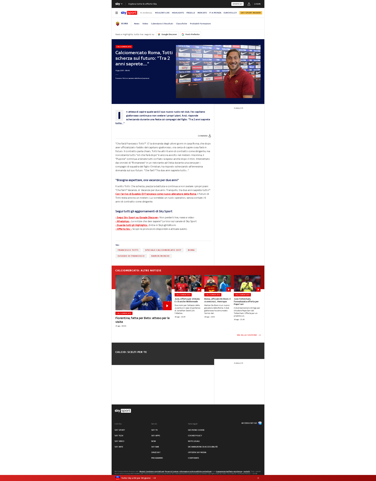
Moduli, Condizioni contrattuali (152, 471)
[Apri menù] (116, 13)
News (137, 24)
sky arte (119, 447)
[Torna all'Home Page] (129, 13)
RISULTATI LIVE (162, 13)
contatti (247, 471)
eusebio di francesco (131, 256)
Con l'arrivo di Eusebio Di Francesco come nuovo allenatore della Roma (155, 193)
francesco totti (128, 250)
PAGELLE (191, 13)
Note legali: (193, 424)
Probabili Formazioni (200, 24)
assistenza (237, 471)
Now (153, 441)
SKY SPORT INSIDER (251, 13)
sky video (119, 441)
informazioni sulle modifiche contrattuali (195, 471)
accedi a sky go (249, 423)
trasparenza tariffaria (224, 471)
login (257, 4)
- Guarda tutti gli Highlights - (131, 225)
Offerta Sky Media (197, 452)
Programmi (157, 458)
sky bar (155, 447)
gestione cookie (196, 430)
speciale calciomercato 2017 (163, 250)
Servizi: (154, 424)
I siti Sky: (118, 424)
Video (145, 24)
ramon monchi (160, 256)
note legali (194, 441)
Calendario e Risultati (162, 24)
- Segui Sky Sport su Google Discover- (137, 217)
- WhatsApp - (122, 221)
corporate (193, 458)
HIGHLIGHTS (178, 13)
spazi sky (155, 452)
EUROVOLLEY (230, 13)
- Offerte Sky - (123, 228)
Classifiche (181, 24)
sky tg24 (119, 435)
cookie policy (195, 435)
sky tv (154, 430)
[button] (183, 478)
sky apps (155, 435)
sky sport (120, 430)
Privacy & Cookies (172, 471)
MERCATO (202, 13)
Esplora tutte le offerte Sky (143, 4)
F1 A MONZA (215, 13)
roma (191, 250)
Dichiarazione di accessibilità (203, 447)
